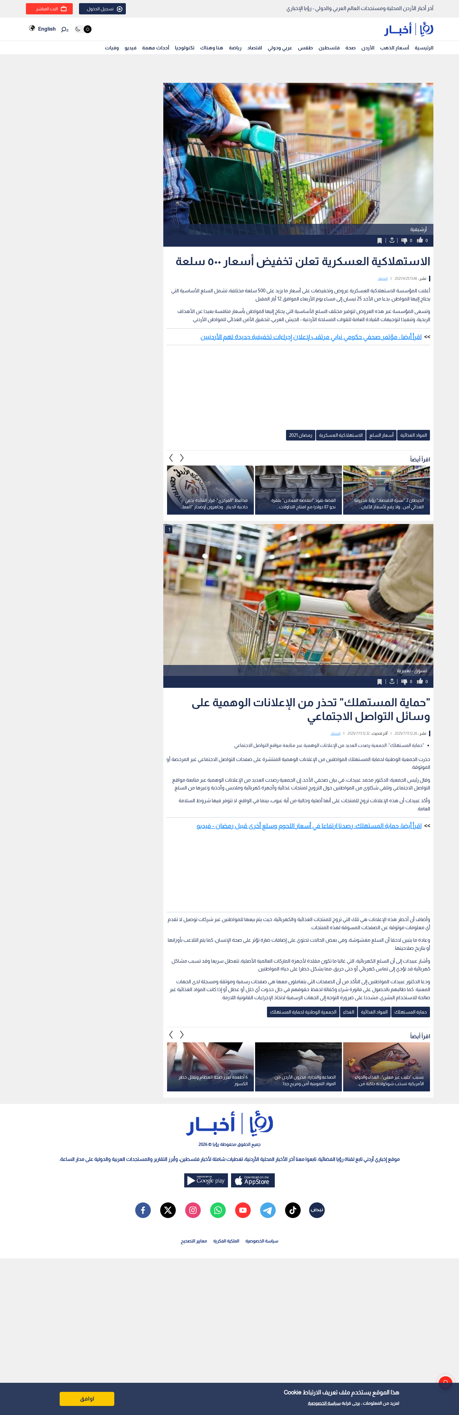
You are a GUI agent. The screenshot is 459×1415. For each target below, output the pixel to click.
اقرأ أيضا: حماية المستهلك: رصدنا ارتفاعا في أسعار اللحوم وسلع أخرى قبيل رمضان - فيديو (309, 825)
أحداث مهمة (155, 47)
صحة (350, 47)
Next (171, 458)
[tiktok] (293, 1210)
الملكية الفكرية (226, 1240)
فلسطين (329, 47)
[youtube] (243, 1210)
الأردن (367, 47)
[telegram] (268, 1210)
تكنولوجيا (185, 47)
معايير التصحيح (194, 1240)
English (47, 29)
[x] (168, 1210)
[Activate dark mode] (83, 29)
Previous (182, 458)
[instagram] (193, 1210)
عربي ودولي (280, 47)
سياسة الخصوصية (324, 1403)
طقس (305, 47)
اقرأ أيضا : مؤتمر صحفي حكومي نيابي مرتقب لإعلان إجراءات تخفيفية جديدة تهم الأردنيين (311, 336)
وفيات (112, 47)
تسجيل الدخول (100, 8)
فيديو (130, 47)
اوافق (87, 1399)
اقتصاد (254, 47)
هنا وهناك (211, 47)
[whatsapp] (218, 1210)
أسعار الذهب (394, 47)
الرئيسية (424, 47)
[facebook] (143, 1210)
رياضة (235, 47)
